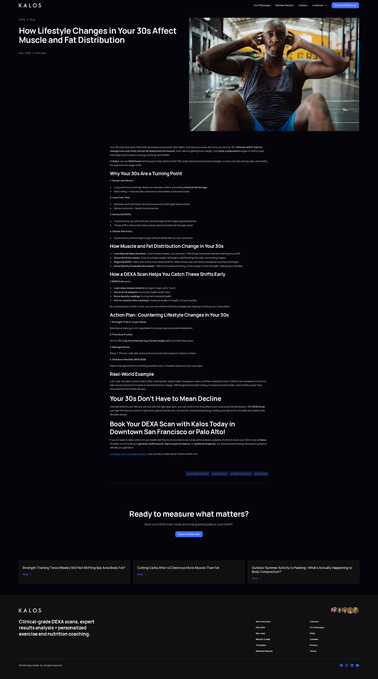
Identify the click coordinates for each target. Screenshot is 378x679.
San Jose (260, 633)
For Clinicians (317, 627)
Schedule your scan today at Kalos (128, 454)
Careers (303, 5)
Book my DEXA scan (345, 5)
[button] (319, 5)
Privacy (314, 645)
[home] (30, 5)
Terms (313, 651)
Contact (314, 621)
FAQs (312, 633)
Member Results (284, 5)
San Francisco (263, 621)
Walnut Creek (263, 639)
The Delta (261, 645)
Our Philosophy (262, 5)
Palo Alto (260, 627)
